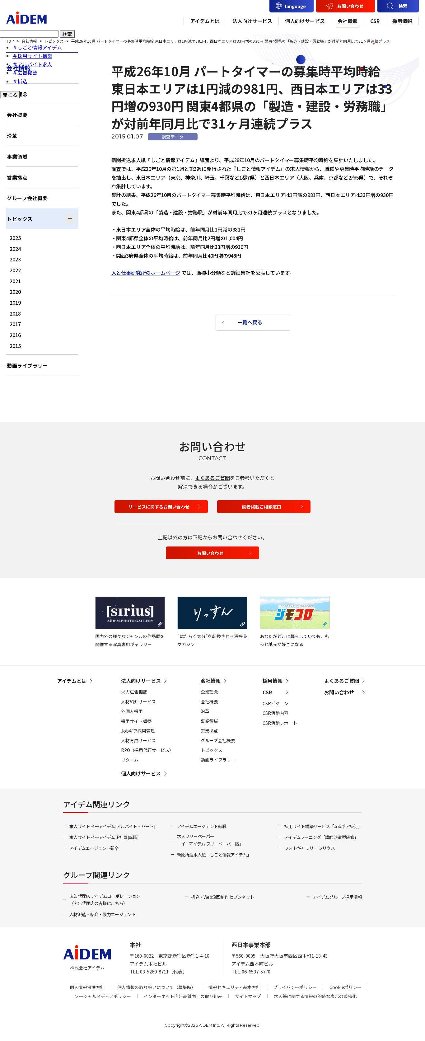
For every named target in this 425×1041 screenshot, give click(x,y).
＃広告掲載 (24, 72)
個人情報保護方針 (87, 987)
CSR (375, 21)
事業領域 (17, 156)
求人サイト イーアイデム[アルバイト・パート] (112, 826)
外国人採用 (132, 711)
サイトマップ (248, 996)
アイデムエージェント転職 (202, 826)
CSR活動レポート (280, 723)
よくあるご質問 (212, 477)
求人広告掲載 (134, 692)
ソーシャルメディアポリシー (103, 996)
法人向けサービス (252, 21)
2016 (15, 335)
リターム (129, 760)
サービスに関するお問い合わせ (158, 507)
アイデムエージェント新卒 (94, 848)
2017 (15, 324)
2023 (15, 259)
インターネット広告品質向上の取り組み (183, 996)
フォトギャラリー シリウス (309, 848)
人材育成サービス (138, 740)
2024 (15, 248)
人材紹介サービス (138, 701)
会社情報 (347, 21)
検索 (67, 34)
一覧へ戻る (249, 322)
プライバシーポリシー (295, 987)
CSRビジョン (275, 703)
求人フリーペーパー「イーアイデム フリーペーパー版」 (210, 840)
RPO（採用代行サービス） (147, 750)
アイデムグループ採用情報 (337, 897)
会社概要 (17, 115)
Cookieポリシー (345, 987)
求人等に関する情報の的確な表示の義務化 (315, 996)
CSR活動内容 (275, 713)
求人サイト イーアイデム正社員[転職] (104, 837)
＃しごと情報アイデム (37, 47)
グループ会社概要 (27, 198)
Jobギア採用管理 (138, 731)
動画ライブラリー (27, 365)
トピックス (20, 219)
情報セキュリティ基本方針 (234, 987)
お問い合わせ (350, 6)
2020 (15, 291)
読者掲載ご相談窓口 (261, 507)
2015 (15, 345)
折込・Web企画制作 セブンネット (222, 897)
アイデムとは (205, 21)
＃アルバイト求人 (32, 64)
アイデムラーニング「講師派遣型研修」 (321, 837)
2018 (15, 313)
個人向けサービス (305, 21)
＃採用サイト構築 (32, 55)
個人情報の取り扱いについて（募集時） (156, 987)
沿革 (12, 135)
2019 (15, 302)
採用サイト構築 (136, 721)
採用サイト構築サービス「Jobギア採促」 (323, 826)
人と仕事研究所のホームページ (145, 272)
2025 (15, 237)
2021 (15, 281)
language (295, 6)
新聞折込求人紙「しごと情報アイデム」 (214, 854)
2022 (15, 270)
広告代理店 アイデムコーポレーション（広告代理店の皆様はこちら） (104, 900)
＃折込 (19, 81)
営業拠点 (17, 177)
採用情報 (402, 21)
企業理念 (209, 692)
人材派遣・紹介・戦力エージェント (102, 914)
